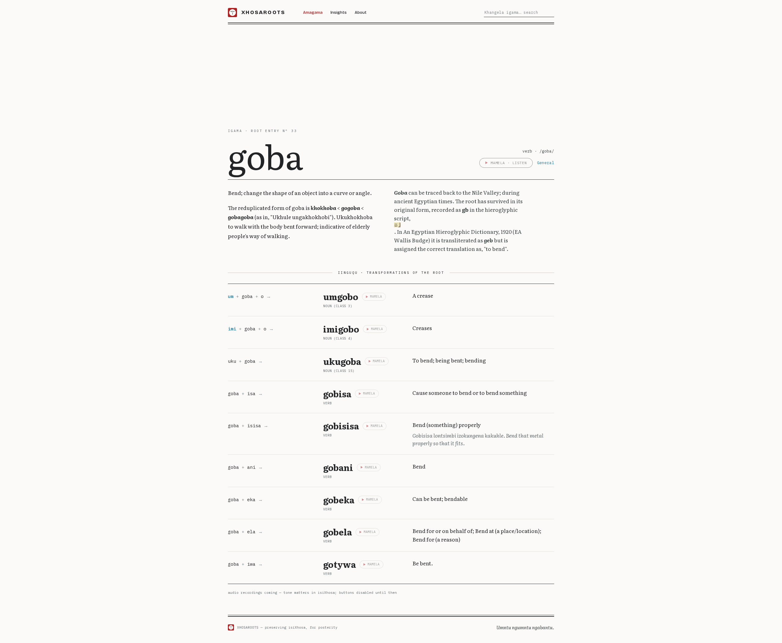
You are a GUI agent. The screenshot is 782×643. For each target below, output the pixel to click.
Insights (339, 12)
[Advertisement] (391, 70)
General (545, 162)
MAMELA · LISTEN (509, 162)
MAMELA (376, 296)
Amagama (313, 12)
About (361, 12)
